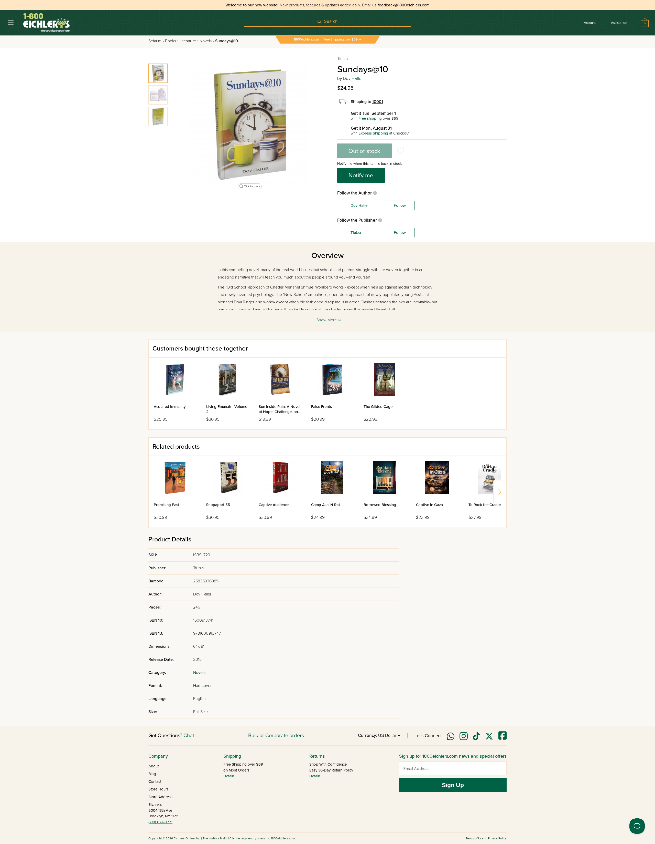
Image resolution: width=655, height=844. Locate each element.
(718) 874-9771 (160, 822)
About (153, 766)
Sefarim (156, 41)
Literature (189, 41)
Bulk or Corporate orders (276, 736)
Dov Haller (353, 78)
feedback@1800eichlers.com (404, 5)
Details (229, 776)
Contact (154, 781)
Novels (207, 41)
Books (171, 41)
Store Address (160, 797)
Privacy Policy (497, 838)
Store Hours (158, 789)
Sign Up (453, 785)
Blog (152, 773)
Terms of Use (475, 838)
